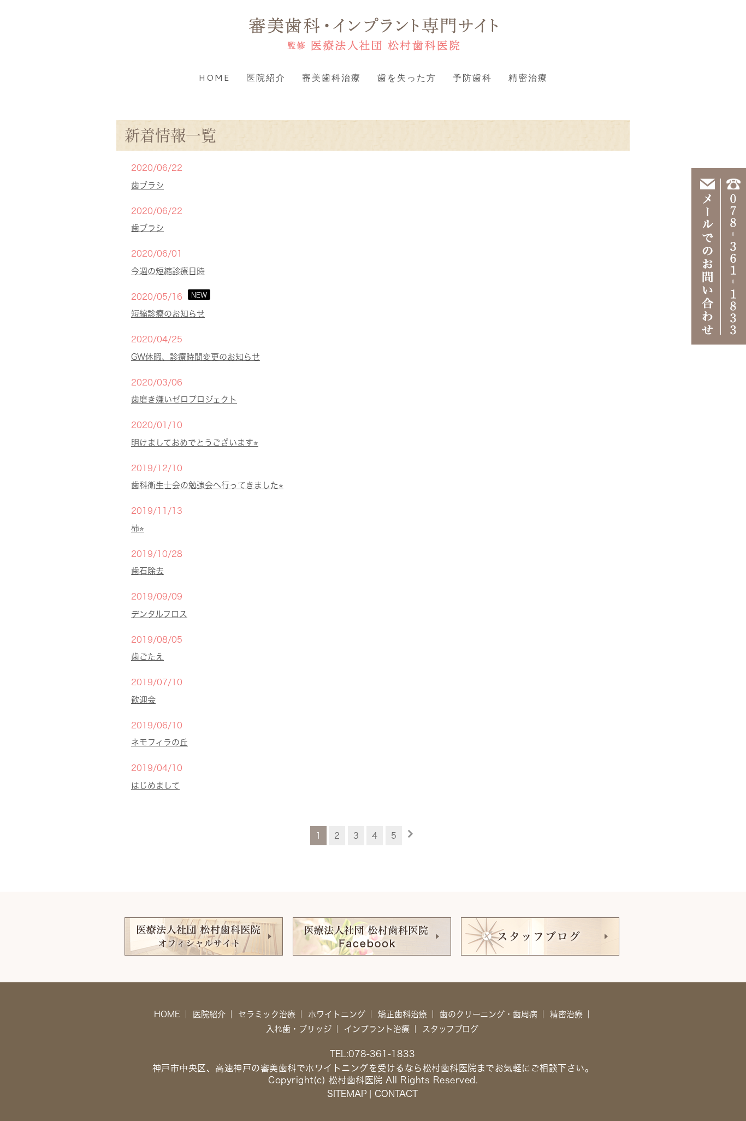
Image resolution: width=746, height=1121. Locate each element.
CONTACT (396, 1093)
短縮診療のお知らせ (168, 314)
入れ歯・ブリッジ (298, 1029)
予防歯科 (472, 78)
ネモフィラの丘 (159, 742)
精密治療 (528, 78)
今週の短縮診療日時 (168, 271)
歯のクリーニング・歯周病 (488, 1014)
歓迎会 (143, 700)
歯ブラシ (147, 185)
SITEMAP (347, 1093)
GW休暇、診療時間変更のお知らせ (195, 357)
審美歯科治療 (331, 78)
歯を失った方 (406, 78)
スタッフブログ (450, 1029)
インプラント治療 (377, 1029)
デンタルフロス (159, 614)
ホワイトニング (336, 1014)
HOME (214, 78)
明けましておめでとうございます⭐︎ (194, 442)
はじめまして (155, 785)
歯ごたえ (147, 657)
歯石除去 (147, 571)
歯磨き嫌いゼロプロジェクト (184, 399)
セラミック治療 (266, 1014)
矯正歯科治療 (402, 1014)
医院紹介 (266, 78)
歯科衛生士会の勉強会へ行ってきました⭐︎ (207, 485)
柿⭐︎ (137, 528)
